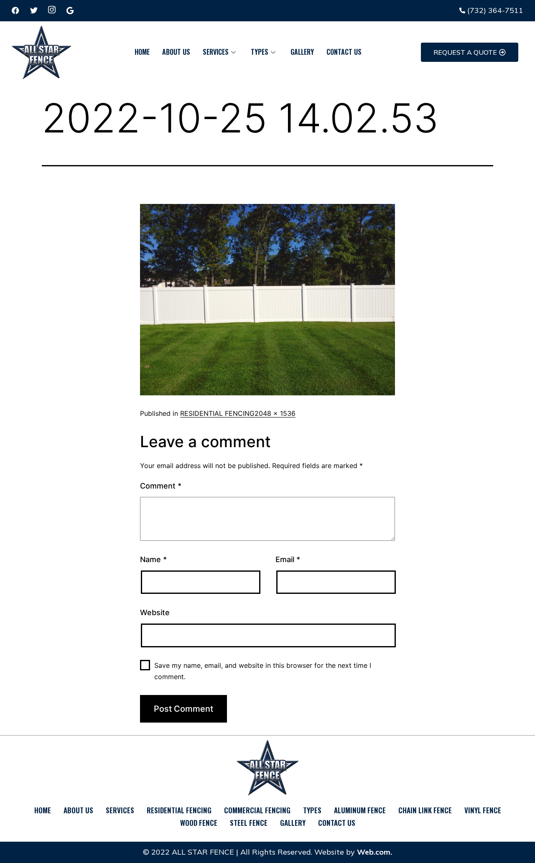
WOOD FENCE (198, 822)
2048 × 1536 (275, 413)
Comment (160, 485)
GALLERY (302, 52)
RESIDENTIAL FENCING (217, 413)
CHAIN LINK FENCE (425, 810)
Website (155, 612)
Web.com (373, 852)
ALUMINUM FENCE (360, 810)
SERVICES (216, 52)
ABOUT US (176, 52)
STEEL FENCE (249, 822)
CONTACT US (344, 52)
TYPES (259, 52)
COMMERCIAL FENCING (257, 810)
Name (153, 559)
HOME (142, 52)
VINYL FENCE (482, 810)
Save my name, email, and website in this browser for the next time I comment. (262, 671)
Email (287, 559)
